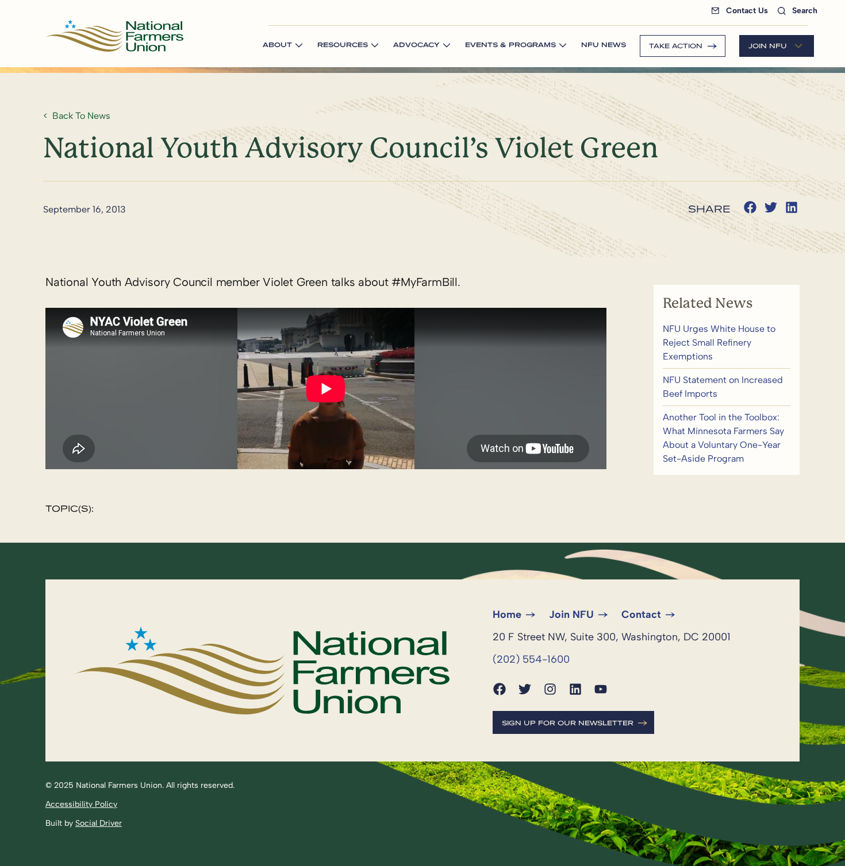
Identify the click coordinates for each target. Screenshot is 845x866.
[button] (750, 207)
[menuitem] (742, 10)
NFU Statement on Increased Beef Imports (726, 387)
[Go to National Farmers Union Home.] (114, 36)
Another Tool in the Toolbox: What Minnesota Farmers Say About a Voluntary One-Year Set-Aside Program (726, 438)
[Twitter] (524, 689)
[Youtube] (600, 689)
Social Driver (98, 823)
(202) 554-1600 (531, 659)
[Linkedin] (575, 689)
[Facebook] (499, 689)
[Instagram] (550, 689)
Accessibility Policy (81, 804)
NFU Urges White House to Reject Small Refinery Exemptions (726, 343)
